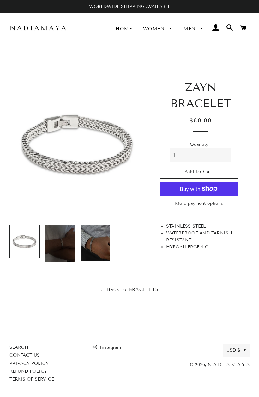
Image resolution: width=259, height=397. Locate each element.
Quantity (199, 144)
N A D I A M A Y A (229, 364)
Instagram (109, 347)
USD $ (233, 350)
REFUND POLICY (28, 371)
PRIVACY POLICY (29, 363)
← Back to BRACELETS (129, 289)
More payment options (199, 203)
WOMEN (154, 29)
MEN (191, 29)
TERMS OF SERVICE (31, 379)
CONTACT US (24, 355)
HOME (124, 29)
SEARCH (18, 347)
